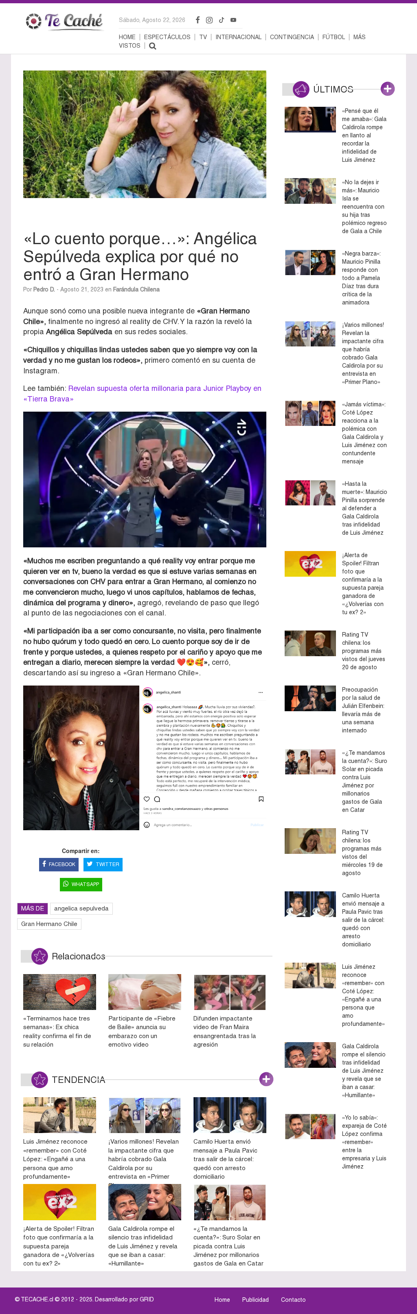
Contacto (293, 1299)
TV (203, 37)
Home (127, 37)
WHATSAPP (85, 884)
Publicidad (255, 1299)
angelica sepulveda (81, 908)
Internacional (238, 37)
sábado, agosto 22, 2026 (152, 20)
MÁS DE (32, 908)
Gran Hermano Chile (49, 923)
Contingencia (292, 37)
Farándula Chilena (136, 289)
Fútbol (334, 37)
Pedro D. (44, 289)
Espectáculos (167, 37)
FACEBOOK (62, 864)
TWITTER (107, 864)
